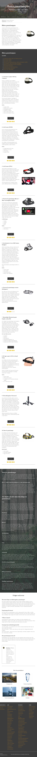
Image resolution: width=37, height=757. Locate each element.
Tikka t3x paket (10, 743)
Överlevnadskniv (22, 735)
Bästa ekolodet (32, 706)
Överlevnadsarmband (23, 741)
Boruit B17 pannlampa (8, 69)
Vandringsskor (21, 721)
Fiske (18, 16)
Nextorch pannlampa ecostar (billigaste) (13, 64)
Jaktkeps (9, 725)
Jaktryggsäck (10, 720)
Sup (19, 716)
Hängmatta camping (22, 732)
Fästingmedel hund (22, 731)
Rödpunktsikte (10, 733)
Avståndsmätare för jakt (11, 710)
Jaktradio (9, 730)
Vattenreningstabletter (9, 697)
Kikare (8, 712)
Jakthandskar (10, 749)
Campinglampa (21, 720)
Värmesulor (20, 713)
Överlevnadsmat (21, 744)
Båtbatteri (31, 713)
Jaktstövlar (9, 717)
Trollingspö (31, 712)
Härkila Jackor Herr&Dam (10, 719)
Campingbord (21, 730)
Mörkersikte (10, 735)
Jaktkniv (9, 739)
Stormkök (20, 725)
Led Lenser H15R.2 (8, 59)
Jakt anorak (9, 744)
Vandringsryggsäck (22, 722)
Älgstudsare (10, 742)
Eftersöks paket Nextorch (9, 68)
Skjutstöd (9, 723)
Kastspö (30, 710)
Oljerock (20, 715)
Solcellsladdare (21, 724)
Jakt (8, 16)
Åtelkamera (9, 727)
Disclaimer (2, 709)
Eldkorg (20, 747)
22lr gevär (9, 736)
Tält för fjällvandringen (21, 718)
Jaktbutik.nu (3, 16)
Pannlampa (20, 707)
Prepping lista (9, 684)
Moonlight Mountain (8, 65)
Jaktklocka (9, 737)
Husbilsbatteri (21, 727)
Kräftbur (31, 717)
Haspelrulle (31, 716)
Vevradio (20, 734)
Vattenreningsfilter (28, 684)
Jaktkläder (9, 715)
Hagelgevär (9, 740)
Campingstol (21, 728)
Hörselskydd (10, 706)
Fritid (13, 16)
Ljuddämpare (10, 747)
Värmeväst (20, 712)
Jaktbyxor (9, 722)
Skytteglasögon (10, 729)
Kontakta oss (29, 16)
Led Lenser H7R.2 (8, 61)
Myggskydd (20, 706)
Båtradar (31, 715)
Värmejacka (20, 745)
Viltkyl (8, 726)
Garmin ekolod (32, 707)
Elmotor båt (31, 709)
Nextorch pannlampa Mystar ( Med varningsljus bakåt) (16, 62)
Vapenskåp (9, 707)
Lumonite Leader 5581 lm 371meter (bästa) (13, 58)
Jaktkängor (9, 714)
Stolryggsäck (21, 709)
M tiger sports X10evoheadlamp (11, 67)
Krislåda (27, 697)
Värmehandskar (21, 710)
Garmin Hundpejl (11, 732)
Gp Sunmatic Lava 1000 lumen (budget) (12, 63)
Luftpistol (9, 746)
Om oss (23, 16)
